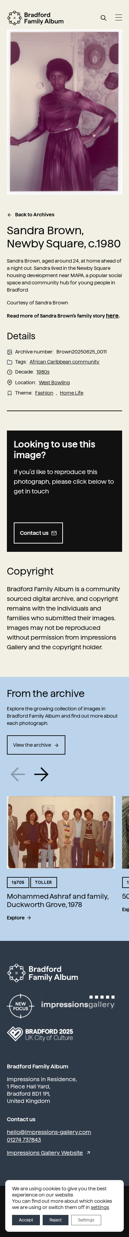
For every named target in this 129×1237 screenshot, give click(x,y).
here (112, 315)
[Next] (41, 774)
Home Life (71, 393)
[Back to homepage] (35, 18)
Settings (86, 1220)
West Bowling (54, 382)
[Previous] (18, 774)
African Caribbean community (64, 362)
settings (100, 1207)
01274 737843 (24, 1139)
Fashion (44, 393)
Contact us (34, 533)
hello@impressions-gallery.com (49, 1132)
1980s (43, 372)
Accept (26, 1220)
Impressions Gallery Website (45, 1153)
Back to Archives (34, 214)
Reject (56, 1220)
